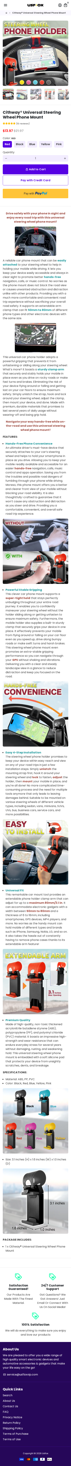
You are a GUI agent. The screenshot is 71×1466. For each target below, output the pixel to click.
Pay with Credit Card (35, 180)
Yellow (45, 144)
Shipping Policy (13, 1428)
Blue (32, 144)
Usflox (45, 1453)
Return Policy (12, 1423)
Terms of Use (12, 1439)
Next (65, 53)
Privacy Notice (12, 1417)
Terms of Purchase (15, 1434)
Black (19, 144)
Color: (9, 138)
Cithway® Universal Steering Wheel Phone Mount (39, 12)
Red (7, 144)
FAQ (5, 1412)
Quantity (8, 152)
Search (7, 1395)
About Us (9, 1401)
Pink (59, 144)
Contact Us (10, 1406)
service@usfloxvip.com (20, 1375)
